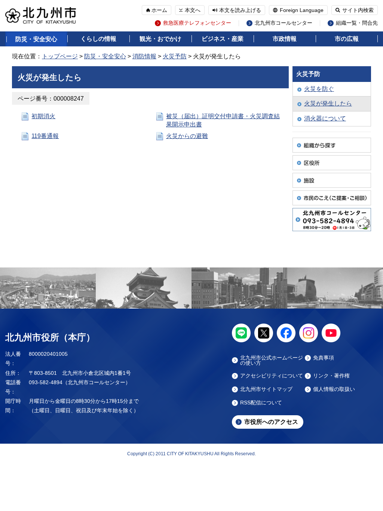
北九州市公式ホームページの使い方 (271, 360)
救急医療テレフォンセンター (197, 23)
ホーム (159, 10)
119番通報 (45, 136)
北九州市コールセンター (283, 23)
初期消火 (43, 116)
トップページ (60, 56)
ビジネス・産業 (222, 39)
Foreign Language (302, 10)
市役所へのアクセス (271, 422)
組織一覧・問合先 (357, 23)
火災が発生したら (328, 103)
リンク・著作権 (331, 376)
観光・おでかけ (160, 39)
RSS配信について (261, 403)
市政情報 (285, 39)
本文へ (192, 10)
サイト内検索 (358, 10)
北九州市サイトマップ (266, 389)
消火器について (325, 118)
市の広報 (347, 39)
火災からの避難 (187, 136)
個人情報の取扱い (334, 389)
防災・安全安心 (36, 39)
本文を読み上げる (240, 10)
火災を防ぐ (319, 89)
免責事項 (323, 358)
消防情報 (144, 56)
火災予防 (175, 56)
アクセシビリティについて (271, 376)
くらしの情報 (98, 39)
